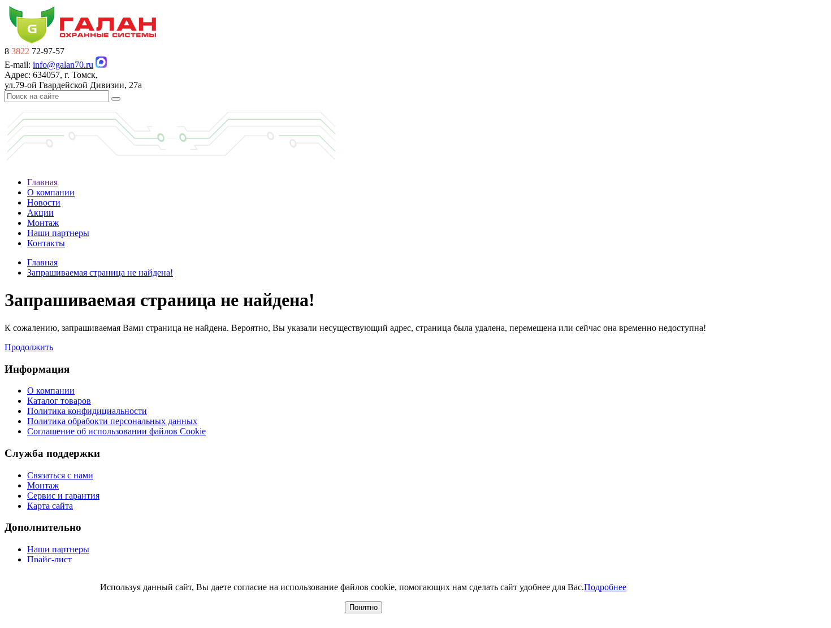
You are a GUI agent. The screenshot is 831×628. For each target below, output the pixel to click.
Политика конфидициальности (87, 411)
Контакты (46, 243)
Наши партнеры (58, 233)
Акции (40, 212)
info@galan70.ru (63, 64)
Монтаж (43, 223)
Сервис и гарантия (63, 495)
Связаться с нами (60, 475)
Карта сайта (50, 506)
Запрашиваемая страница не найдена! (100, 272)
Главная (42, 182)
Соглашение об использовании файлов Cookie (116, 431)
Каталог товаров (59, 400)
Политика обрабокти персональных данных (112, 421)
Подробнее (605, 587)
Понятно (363, 607)
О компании (51, 192)
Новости (43, 202)
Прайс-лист (49, 559)
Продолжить (29, 347)
